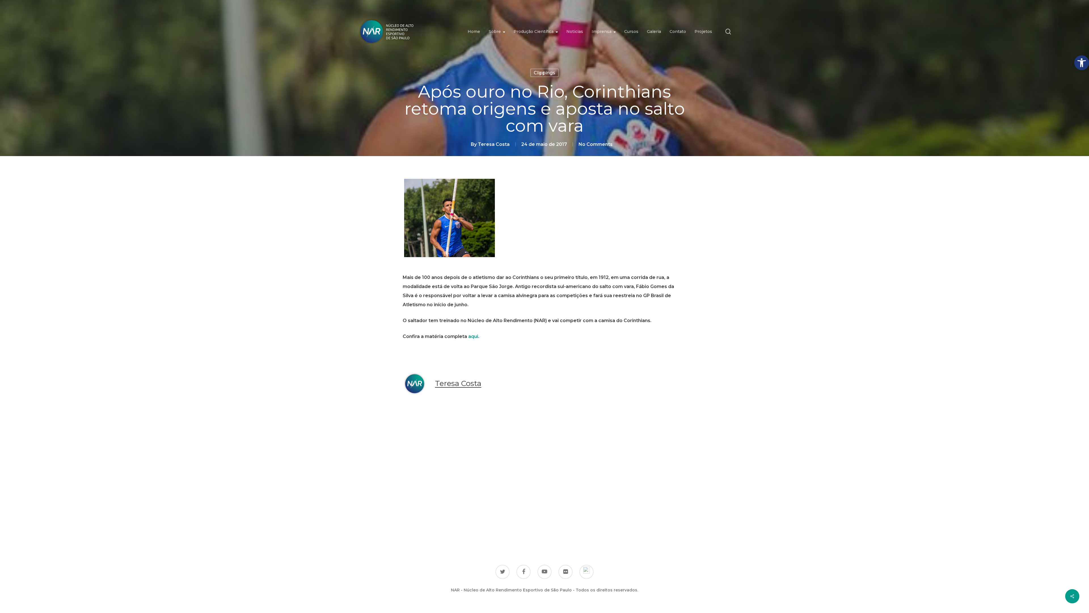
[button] (1081, 62)
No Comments (596, 144)
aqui (473, 336)
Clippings (544, 72)
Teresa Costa (494, 144)
